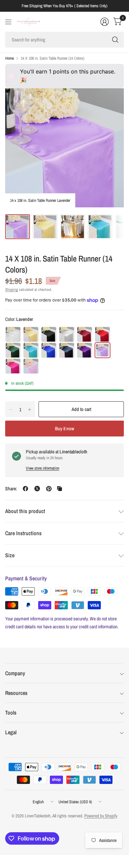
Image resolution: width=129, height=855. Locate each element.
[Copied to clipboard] (59, 488)
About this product (25, 511)
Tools (11, 712)
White (13, 334)
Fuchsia (13, 366)
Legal (11, 732)
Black (49, 334)
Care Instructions (23, 533)
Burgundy (84, 334)
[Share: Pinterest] (48, 488)
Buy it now (64, 428)
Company (15, 673)
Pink (31, 366)
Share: (11, 488)
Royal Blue (49, 350)
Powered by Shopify (100, 816)
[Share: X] (37, 488)
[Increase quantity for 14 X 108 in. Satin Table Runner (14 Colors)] (29, 409)
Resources (16, 693)
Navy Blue (67, 350)
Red (102, 334)
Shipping (11, 289)
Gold (31, 334)
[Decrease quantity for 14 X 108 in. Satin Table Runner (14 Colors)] (11, 409)
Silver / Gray (67, 334)
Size (9, 555)
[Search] (115, 40)
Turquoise (31, 350)
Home (9, 58)
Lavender (102, 350)
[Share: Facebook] (25, 488)
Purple (84, 350)
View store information (42, 468)
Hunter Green (13, 350)
